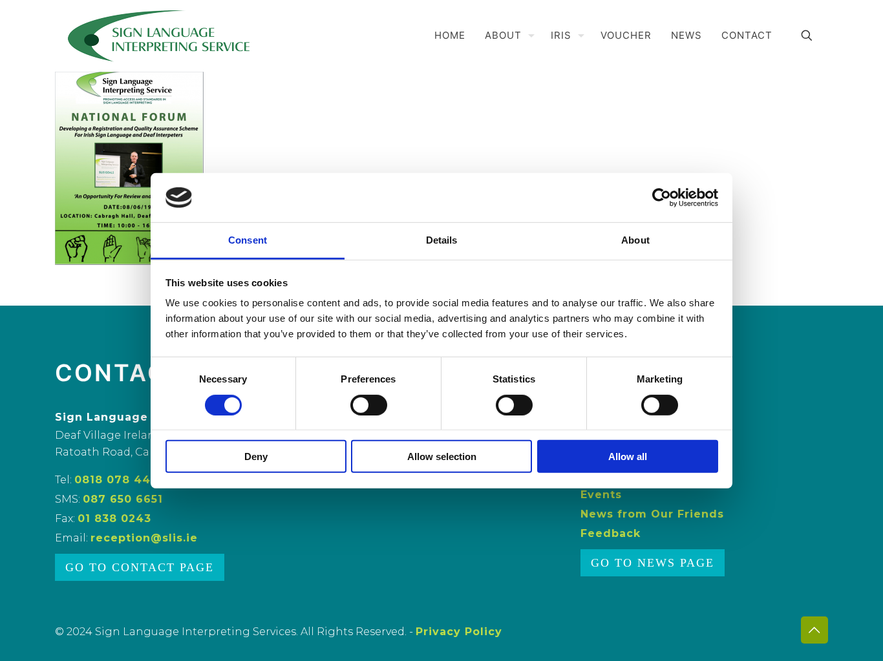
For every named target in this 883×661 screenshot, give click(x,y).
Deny (256, 456)
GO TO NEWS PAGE (652, 562)
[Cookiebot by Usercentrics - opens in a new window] (661, 197)
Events (601, 494)
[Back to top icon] (814, 630)
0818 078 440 (116, 480)
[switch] (368, 404)
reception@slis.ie (144, 538)
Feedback (610, 533)
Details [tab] (442, 240)
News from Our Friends (652, 514)
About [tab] (635, 240)
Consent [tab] (247, 240)
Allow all (627, 456)
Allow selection (441, 456)
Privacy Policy (459, 631)
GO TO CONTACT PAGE (139, 567)
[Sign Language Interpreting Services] (159, 35)
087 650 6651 (123, 499)
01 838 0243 (114, 518)
